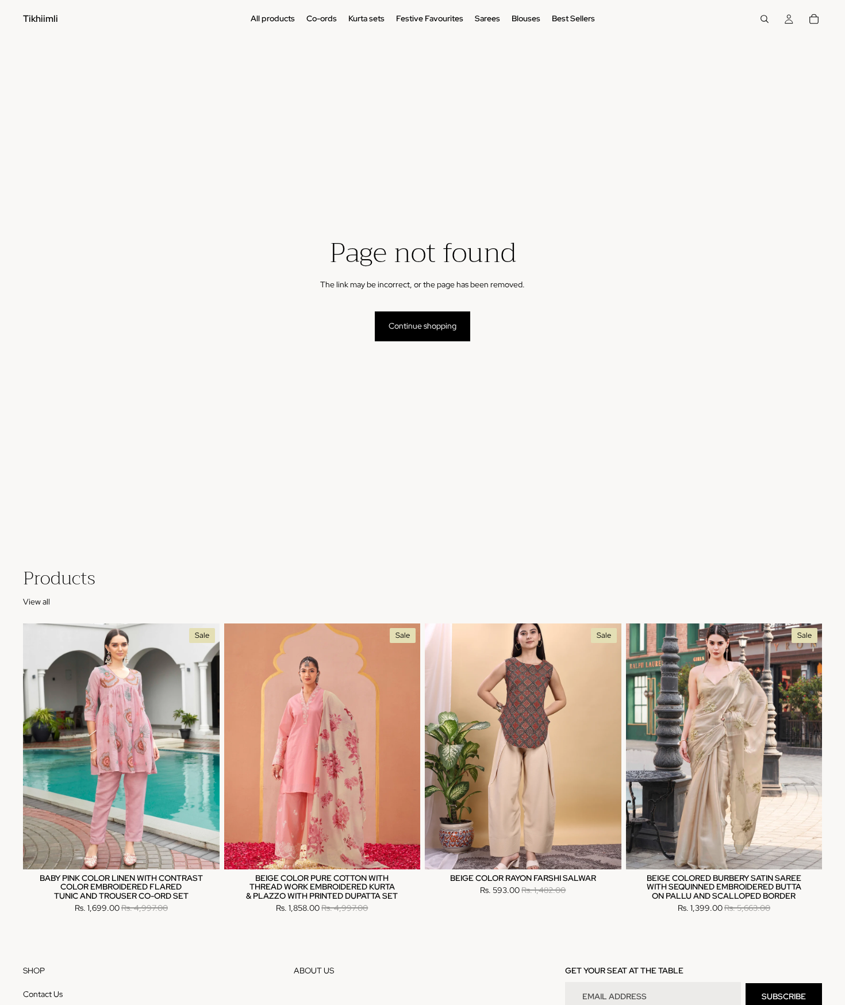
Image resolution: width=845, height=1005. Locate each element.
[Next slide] (202, 746)
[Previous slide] (40, 746)
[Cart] (814, 19)
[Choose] (201, 851)
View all (36, 601)
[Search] (764, 19)
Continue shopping (422, 326)
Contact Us (43, 993)
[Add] (804, 851)
